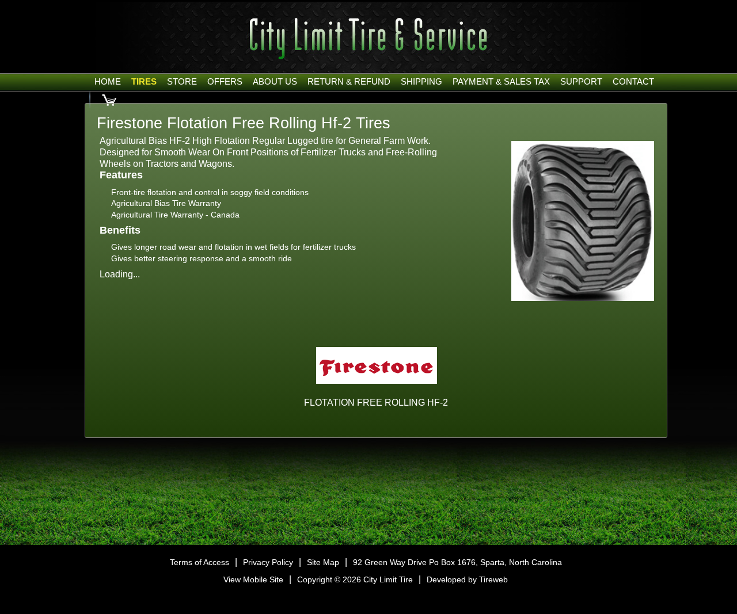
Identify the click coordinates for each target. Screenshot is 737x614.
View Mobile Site (253, 579)
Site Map (323, 562)
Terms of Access (199, 562)
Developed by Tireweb (467, 579)
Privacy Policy (268, 562)
